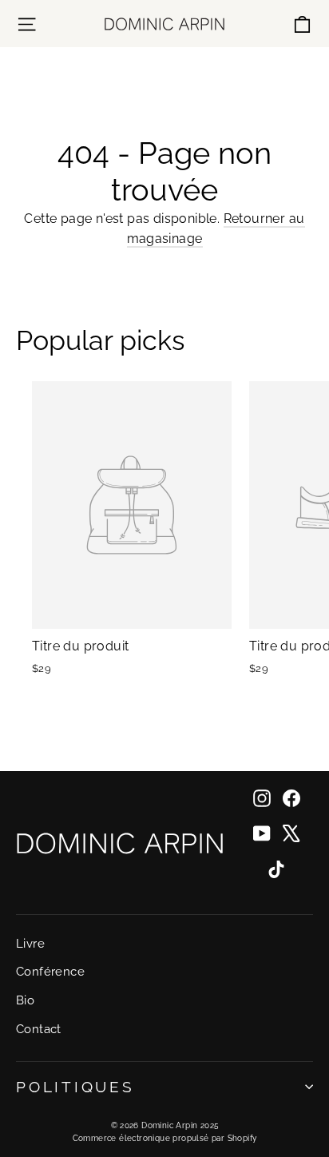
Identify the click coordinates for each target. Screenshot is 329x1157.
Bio (25, 1000)
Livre (30, 943)
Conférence (50, 971)
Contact (38, 1029)
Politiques (75, 1086)
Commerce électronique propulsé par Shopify (165, 1138)
